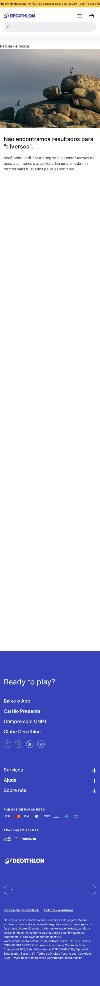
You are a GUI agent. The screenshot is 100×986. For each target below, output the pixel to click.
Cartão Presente (22, 711)
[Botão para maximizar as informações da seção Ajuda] (93, 780)
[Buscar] (9, 27)
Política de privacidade (21, 910)
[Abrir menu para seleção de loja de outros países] (50, 890)
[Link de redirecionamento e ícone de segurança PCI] (16, 838)
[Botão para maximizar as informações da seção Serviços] (93, 770)
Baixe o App (17, 701)
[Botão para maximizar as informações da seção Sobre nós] (93, 790)
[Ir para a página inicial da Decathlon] (19, 15)
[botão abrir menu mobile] (79, 15)
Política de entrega (58, 910)
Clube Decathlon (22, 731)
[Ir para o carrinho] (91, 15)
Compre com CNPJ (25, 721)
